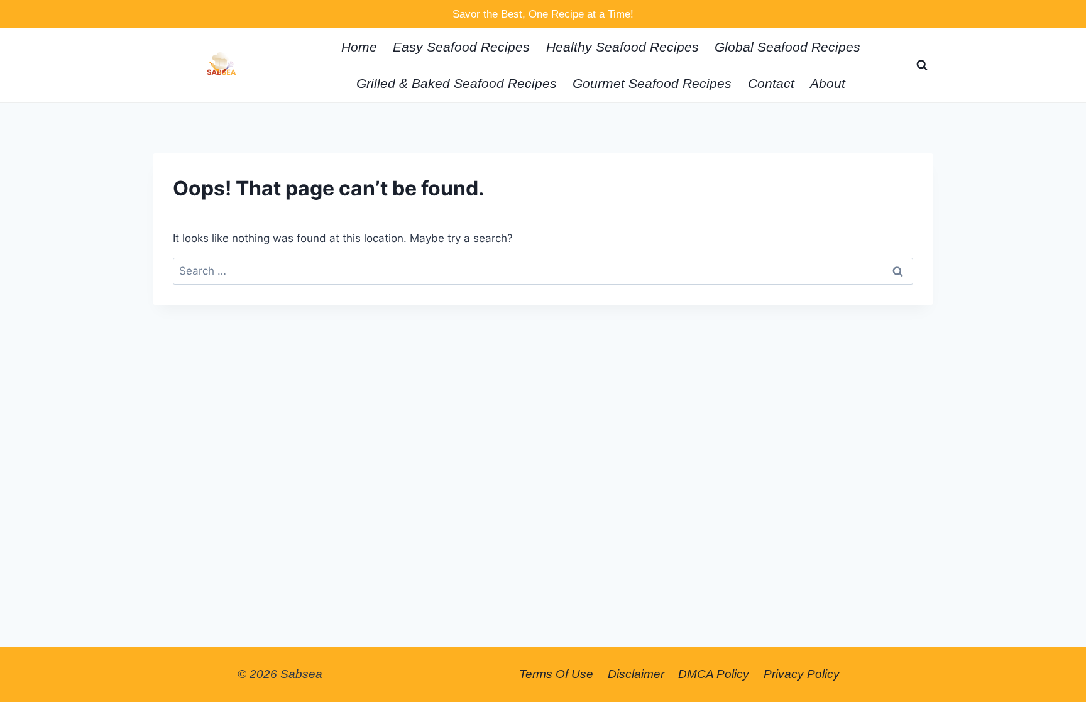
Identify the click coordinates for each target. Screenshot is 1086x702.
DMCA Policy (713, 674)
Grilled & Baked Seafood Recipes (456, 83)
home (359, 47)
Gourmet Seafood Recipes (652, 83)
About (827, 83)
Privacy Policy (802, 674)
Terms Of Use (556, 674)
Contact (771, 83)
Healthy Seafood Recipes (622, 47)
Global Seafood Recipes (787, 47)
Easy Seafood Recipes (461, 47)
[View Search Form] (922, 65)
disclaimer (636, 674)
